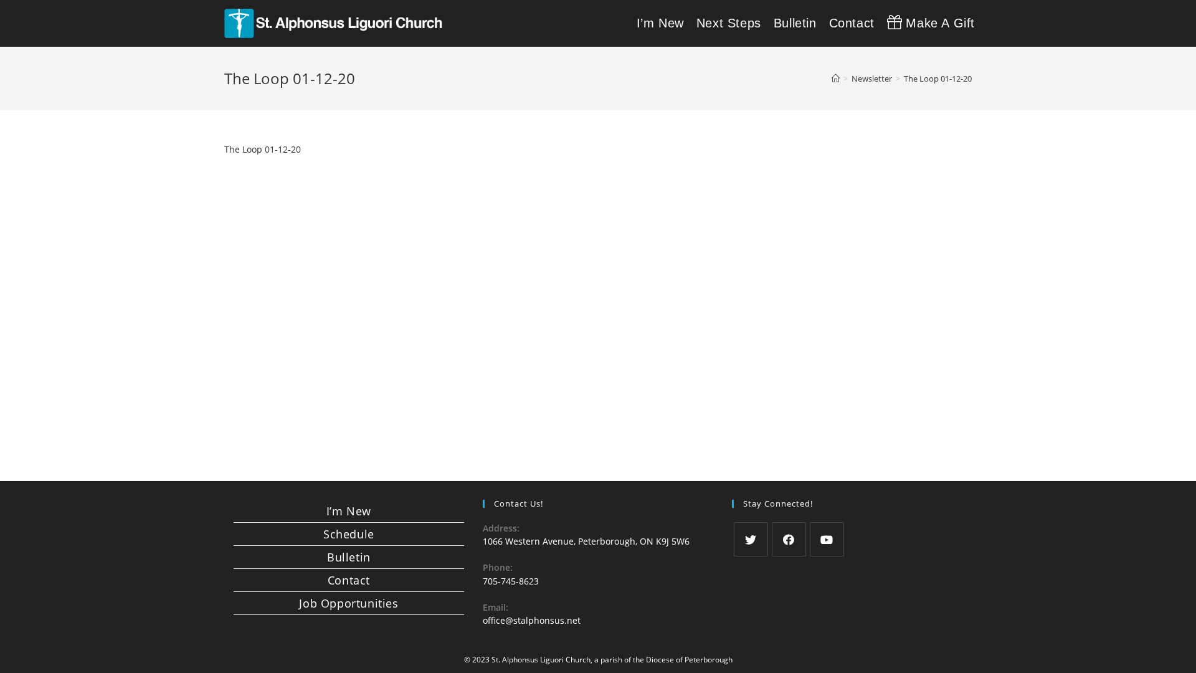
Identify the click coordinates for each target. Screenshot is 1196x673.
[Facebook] (789, 539)
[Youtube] (827, 539)
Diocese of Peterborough (689, 659)
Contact (349, 580)
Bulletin (349, 557)
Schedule (348, 534)
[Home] (836, 78)
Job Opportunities (348, 603)
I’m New (348, 511)
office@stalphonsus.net (532, 620)
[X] (751, 539)
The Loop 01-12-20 (262, 149)
